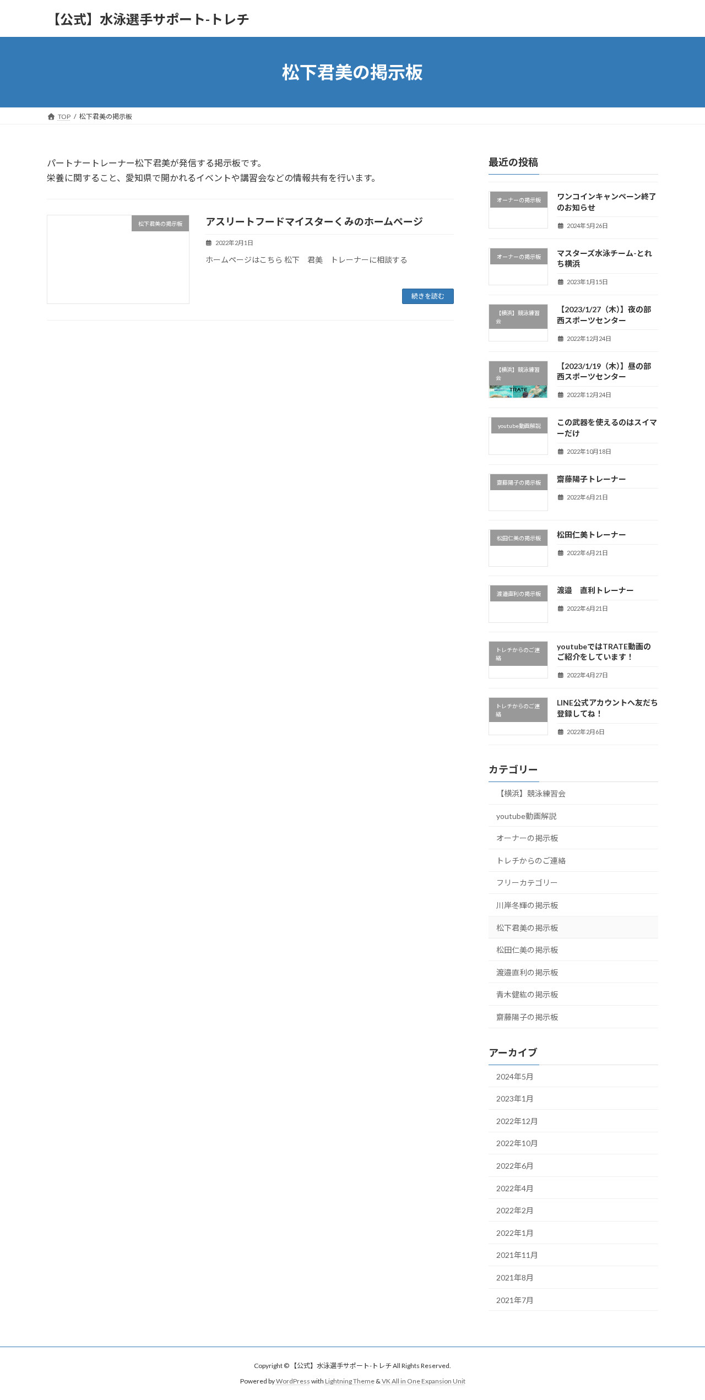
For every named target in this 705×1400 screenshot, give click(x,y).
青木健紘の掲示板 (527, 994)
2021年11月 (517, 1255)
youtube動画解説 (526, 816)
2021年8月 (515, 1277)
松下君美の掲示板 (527, 927)
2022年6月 (515, 1165)
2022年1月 (515, 1233)
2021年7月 (515, 1300)
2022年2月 (515, 1210)
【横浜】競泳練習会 (531, 793)
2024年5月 (515, 1076)
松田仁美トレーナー (591, 534)
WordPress (293, 1381)
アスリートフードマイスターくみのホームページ (314, 221)
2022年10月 (517, 1143)
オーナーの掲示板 (527, 838)
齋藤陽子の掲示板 (527, 1017)
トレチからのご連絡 (531, 860)
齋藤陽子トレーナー (591, 479)
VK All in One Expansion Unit (423, 1381)
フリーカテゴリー (527, 883)
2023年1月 (515, 1098)
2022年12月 (517, 1121)
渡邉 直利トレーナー (595, 590)
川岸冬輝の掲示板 (527, 905)
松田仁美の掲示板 (527, 949)
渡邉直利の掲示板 (527, 972)
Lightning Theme (350, 1381)
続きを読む (427, 296)
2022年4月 (515, 1188)
